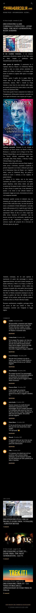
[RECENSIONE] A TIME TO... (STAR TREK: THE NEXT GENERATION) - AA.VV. (15, 553)
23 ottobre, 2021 (18, 437)
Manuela (11, 437)
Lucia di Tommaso (13, 355)
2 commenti (6, 559)
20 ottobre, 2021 (22, 387)
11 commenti (6, 593)
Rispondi (12, 333)
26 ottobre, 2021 (16, 450)
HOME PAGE (7, 12)
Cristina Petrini (12, 337)
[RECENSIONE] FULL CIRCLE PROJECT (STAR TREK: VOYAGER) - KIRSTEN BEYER (18, 521)
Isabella (11, 320)
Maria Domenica (13, 370)
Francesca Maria (13, 387)
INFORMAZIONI (18, 12)
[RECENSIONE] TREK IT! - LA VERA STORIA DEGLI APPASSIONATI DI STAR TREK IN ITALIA (17, 586)
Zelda (10, 450)
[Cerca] (32, 3)
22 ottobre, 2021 (20, 402)
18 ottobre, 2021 (21, 337)
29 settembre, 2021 (18, 320)
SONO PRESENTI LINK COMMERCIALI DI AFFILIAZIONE (18, 604)
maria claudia (12, 402)
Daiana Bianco (12, 422)
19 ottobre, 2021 (22, 370)
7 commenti (6, 526)
